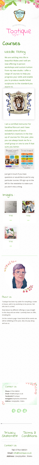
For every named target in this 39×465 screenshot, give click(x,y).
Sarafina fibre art (12, 127)
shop (8, 312)
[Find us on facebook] (14, 411)
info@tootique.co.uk (22, 453)
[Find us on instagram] (19, 411)
